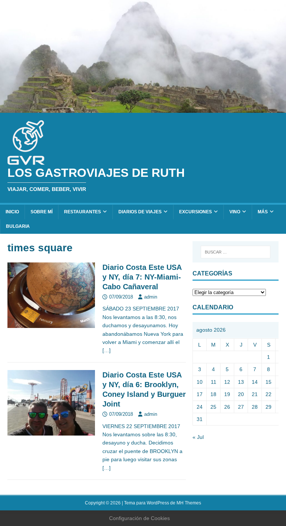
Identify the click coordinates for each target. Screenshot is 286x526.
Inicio (12, 211)
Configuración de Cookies (139, 518)
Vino (234, 211)
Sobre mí (42, 211)
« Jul (198, 437)
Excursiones (195, 211)
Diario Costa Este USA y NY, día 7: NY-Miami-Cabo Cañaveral (141, 277)
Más (263, 211)
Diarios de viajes (140, 211)
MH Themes (189, 503)
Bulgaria (18, 226)
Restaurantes (82, 211)
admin (150, 297)
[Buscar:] (235, 252)
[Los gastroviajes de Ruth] (143, 109)
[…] (106, 350)
